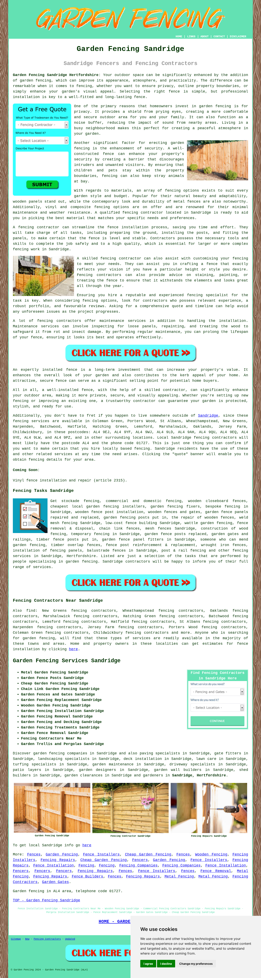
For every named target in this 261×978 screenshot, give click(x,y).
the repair (183, 517)
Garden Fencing (62, 854)
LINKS (191, 36)
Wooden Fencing (211, 854)
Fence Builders (87, 876)
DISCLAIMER (238, 36)
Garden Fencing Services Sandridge (67, 661)
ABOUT (204, 36)
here (73, 649)
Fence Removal (215, 871)
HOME (179, 36)
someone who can (218, 540)
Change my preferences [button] (196, 963)
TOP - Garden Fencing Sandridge (46, 900)
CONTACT (219, 36)
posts (143, 517)
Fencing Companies (138, 865)
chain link (111, 529)
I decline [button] (166, 963)
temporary (81, 534)
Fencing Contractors (47, 939)
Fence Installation (53, 865)
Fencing (86, 865)
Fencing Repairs (58, 860)
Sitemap (16, 939)
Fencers (140, 860)
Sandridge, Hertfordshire (199, 775)
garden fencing (166, 506)
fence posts (66, 540)
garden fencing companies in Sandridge (75, 753)
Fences (34, 854)
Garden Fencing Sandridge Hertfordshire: (57, 75)
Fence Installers (101, 854)
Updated (70, 939)
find (30, 611)
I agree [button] (148, 963)
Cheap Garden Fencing (148, 854)
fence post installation (117, 512)
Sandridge (208, 416)
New (27, 939)
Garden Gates (55, 882)
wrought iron (215, 545)
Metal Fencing (179, 876)
